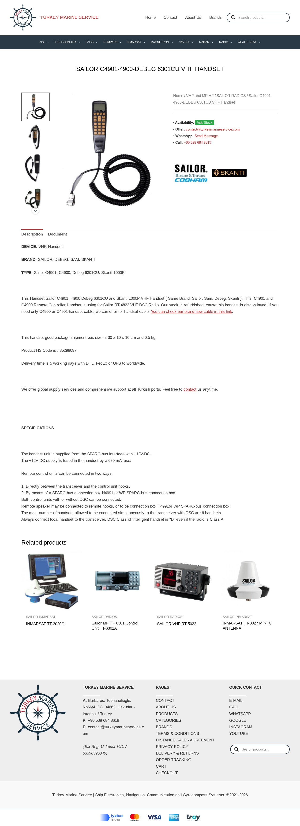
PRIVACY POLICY (172, 746)
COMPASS (110, 42)
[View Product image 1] (35, 106)
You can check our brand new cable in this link (191, 311)
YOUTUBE (238, 733)
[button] (46, 42)
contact (190, 389)
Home (150, 17)
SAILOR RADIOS (231, 96)
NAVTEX (184, 42)
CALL (234, 707)
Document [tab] (57, 234)
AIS (41, 42)
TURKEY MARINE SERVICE (69, 17)
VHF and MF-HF (200, 96)
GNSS (90, 42)
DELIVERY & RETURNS (177, 753)
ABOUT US (166, 707)
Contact (170, 17)
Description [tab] (32, 234)
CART (161, 766)
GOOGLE (237, 720)
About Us (193, 17)
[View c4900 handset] (35, 198)
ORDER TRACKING (173, 760)
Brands (215, 17)
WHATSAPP (240, 714)
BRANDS (164, 727)
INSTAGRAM (240, 727)
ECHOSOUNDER (64, 42)
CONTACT (165, 700)
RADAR (204, 42)
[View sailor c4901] (35, 137)
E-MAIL (235, 700)
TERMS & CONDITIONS (177, 733)
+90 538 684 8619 (197, 142)
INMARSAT (134, 42)
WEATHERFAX (247, 42)
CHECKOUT (167, 773)
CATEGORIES (168, 720)
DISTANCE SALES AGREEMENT (185, 740)
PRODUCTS (167, 714)
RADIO (223, 42)
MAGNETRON (160, 42)
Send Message (206, 136)
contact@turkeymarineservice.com (213, 129)
